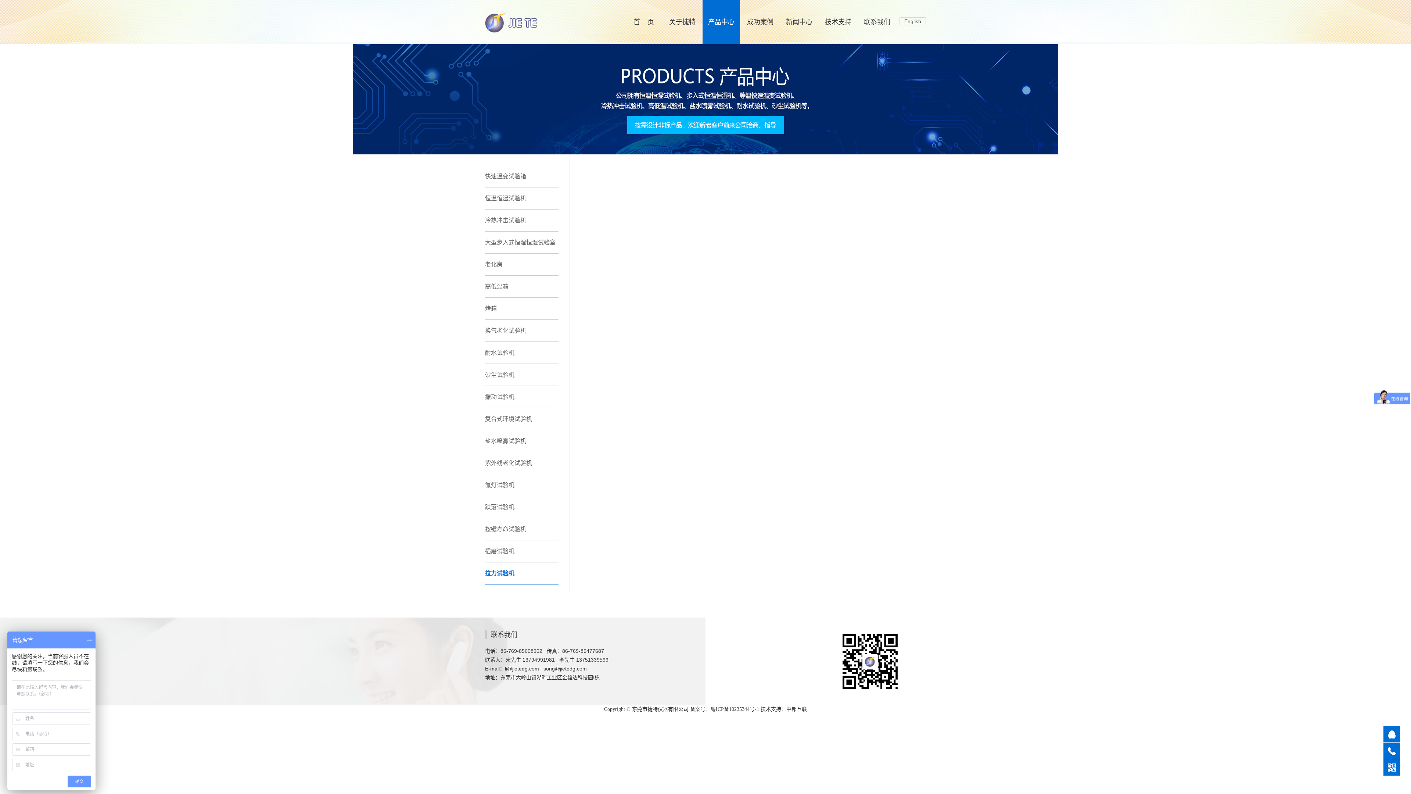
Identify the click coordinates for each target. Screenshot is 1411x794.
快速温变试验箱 (505, 176)
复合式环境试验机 (508, 419)
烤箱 (491, 308)
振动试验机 (499, 397)
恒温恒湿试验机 (505, 198)
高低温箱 (497, 286)
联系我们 (877, 22)
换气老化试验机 (505, 331)
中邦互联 (796, 709)
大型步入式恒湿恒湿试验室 (520, 242)
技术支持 (838, 22)
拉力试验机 (499, 573)
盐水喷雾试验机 (505, 441)
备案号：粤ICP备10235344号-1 (724, 709)
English (912, 21)
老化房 (494, 264)
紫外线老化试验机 (508, 463)
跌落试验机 (499, 507)
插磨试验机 (499, 551)
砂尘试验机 (499, 375)
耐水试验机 (499, 353)
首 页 (643, 22)
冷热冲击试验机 (505, 220)
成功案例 (760, 22)
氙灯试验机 (499, 485)
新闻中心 (799, 22)
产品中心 (721, 22)
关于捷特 (682, 22)
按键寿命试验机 (505, 529)
